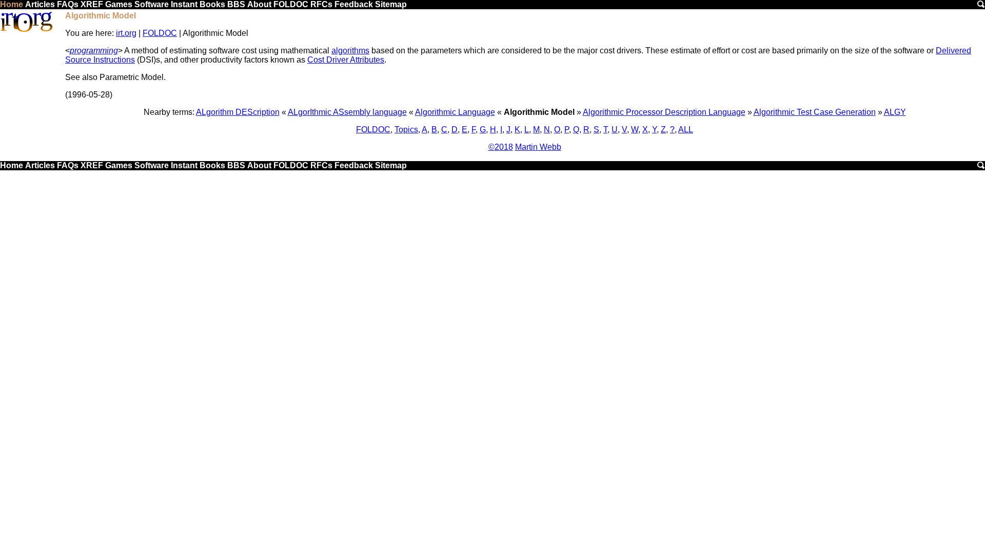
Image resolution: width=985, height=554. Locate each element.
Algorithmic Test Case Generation (815, 112)
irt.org (126, 33)
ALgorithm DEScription (238, 112)
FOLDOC (290, 4)
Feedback (353, 4)
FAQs (67, 4)
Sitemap (391, 4)
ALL (685, 129)
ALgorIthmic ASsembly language (347, 112)
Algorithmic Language (455, 112)
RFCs (321, 4)
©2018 (500, 147)
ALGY (895, 112)
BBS (236, 4)
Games (118, 4)
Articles (40, 4)
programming (94, 50)
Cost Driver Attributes (345, 59)
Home (11, 4)
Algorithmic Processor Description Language (664, 112)
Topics (406, 129)
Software (151, 4)
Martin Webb (538, 147)
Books (212, 4)
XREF (92, 4)
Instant (184, 4)
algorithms (350, 50)
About (259, 4)
